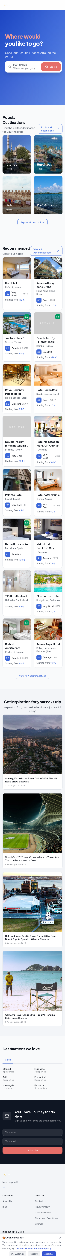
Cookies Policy (43, 1212)
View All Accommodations (42, 251)
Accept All (48, 1254)
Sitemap (39, 1224)
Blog (5, 1207)
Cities (8, 1059)
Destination (20, 65)
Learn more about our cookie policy (33, 1248)
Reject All (34, 1254)
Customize (19, 1254)
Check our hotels (13, 253)
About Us (7, 1201)
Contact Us (40, 1201)
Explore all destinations (47, 129)
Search (53, 66)
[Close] (60, 1237)
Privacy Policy (42, 1207)
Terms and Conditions (46, 1218)
